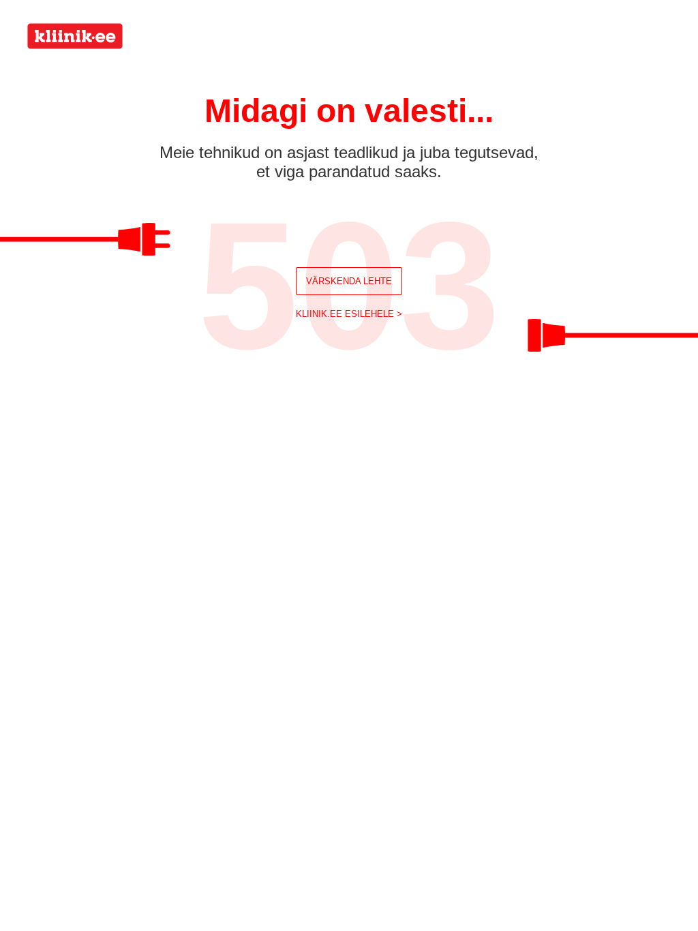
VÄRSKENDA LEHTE (349, 281)
